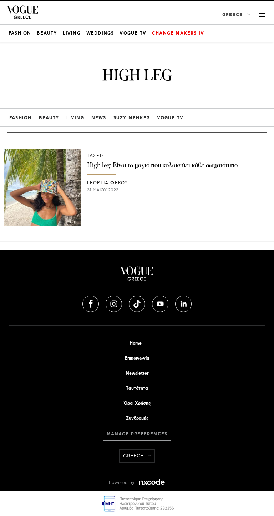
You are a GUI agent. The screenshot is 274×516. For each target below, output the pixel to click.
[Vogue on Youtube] (161, 303)
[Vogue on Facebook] (91, 303)
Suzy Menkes (131, 118)
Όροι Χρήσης (137, 403)
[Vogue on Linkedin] (183, 303)
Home (136, 343)
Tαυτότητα (137, 388)
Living (75, 118)
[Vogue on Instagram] (114, 303)
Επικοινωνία (137, 358)
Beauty (49, 118)
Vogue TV (170, 118)
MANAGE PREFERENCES (137, 434)
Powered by (122, 482)
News (98, 118)
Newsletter (137, 373)
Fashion (20, 118)
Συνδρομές (137, 418)
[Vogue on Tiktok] (138, 303)
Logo (137, 276)
